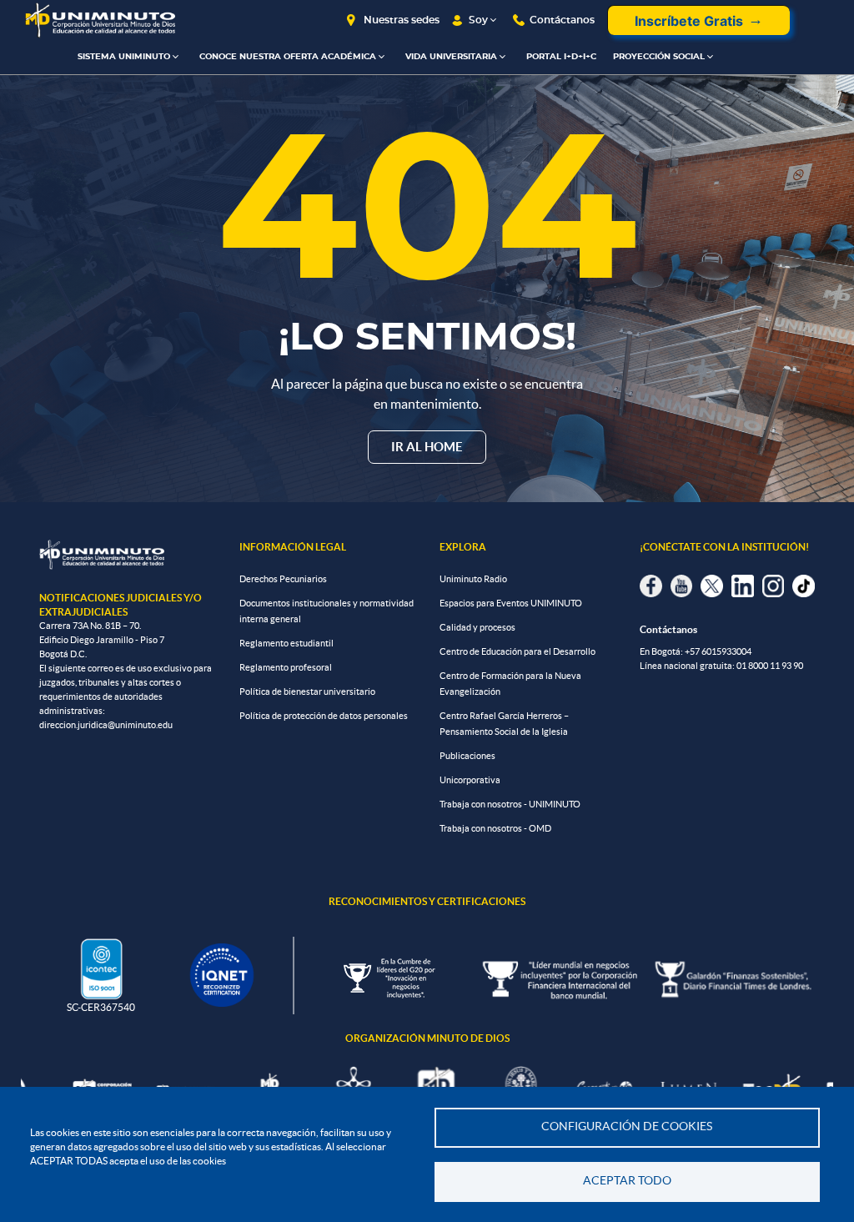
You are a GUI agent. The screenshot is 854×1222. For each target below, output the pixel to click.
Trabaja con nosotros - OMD (495, 828)
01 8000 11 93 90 (769, 666)
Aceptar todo (627, 1180)
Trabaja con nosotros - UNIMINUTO (510, 804)
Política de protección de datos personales (323, 716)
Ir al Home (427, 447)
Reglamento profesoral (285, 667)
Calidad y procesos (477, 627)
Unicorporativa (470, 780)
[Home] (100, 20)
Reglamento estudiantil (286, 643)
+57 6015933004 (718, 651)
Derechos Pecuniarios (283, 579)
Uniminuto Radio (473, 579)
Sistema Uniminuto (124, 57)
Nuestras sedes (402, 20)
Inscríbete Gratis (689, 21)
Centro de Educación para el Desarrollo (517, 651)
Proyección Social (659, 57)
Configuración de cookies (626, 1126)
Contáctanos (562, 20)
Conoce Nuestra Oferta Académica (287, 57)
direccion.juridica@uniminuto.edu (106, 725)
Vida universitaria (451, 57)
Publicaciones (467, 756)
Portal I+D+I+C (561, 57)
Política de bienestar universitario (307, 691)
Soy (478, 20)
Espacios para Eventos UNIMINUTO (511, 603)
